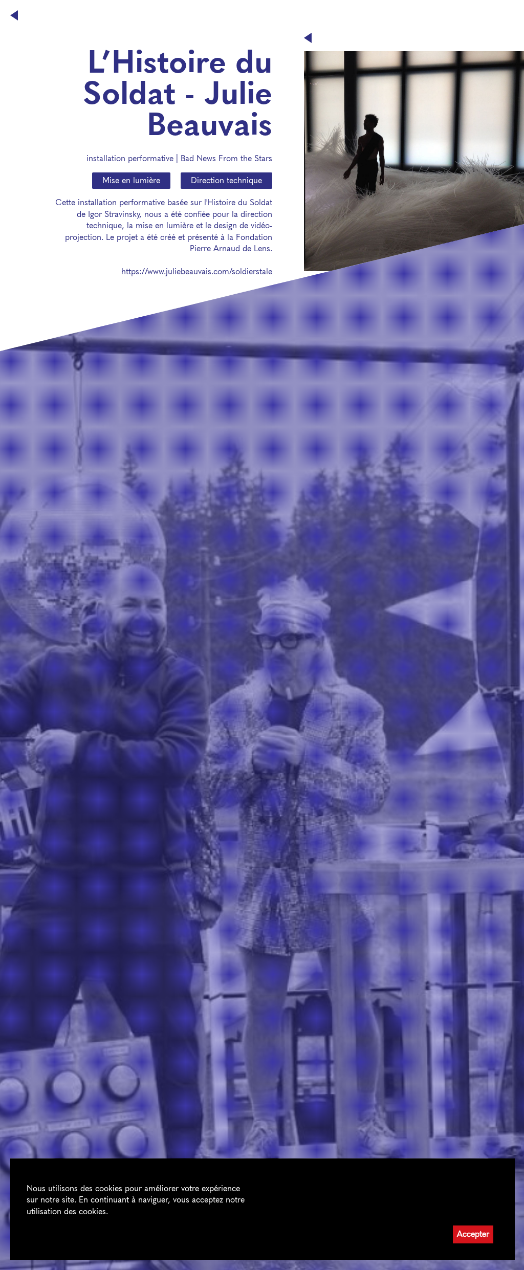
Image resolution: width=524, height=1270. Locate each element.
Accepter (473, 1234)
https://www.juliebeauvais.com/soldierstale (196, 271)
